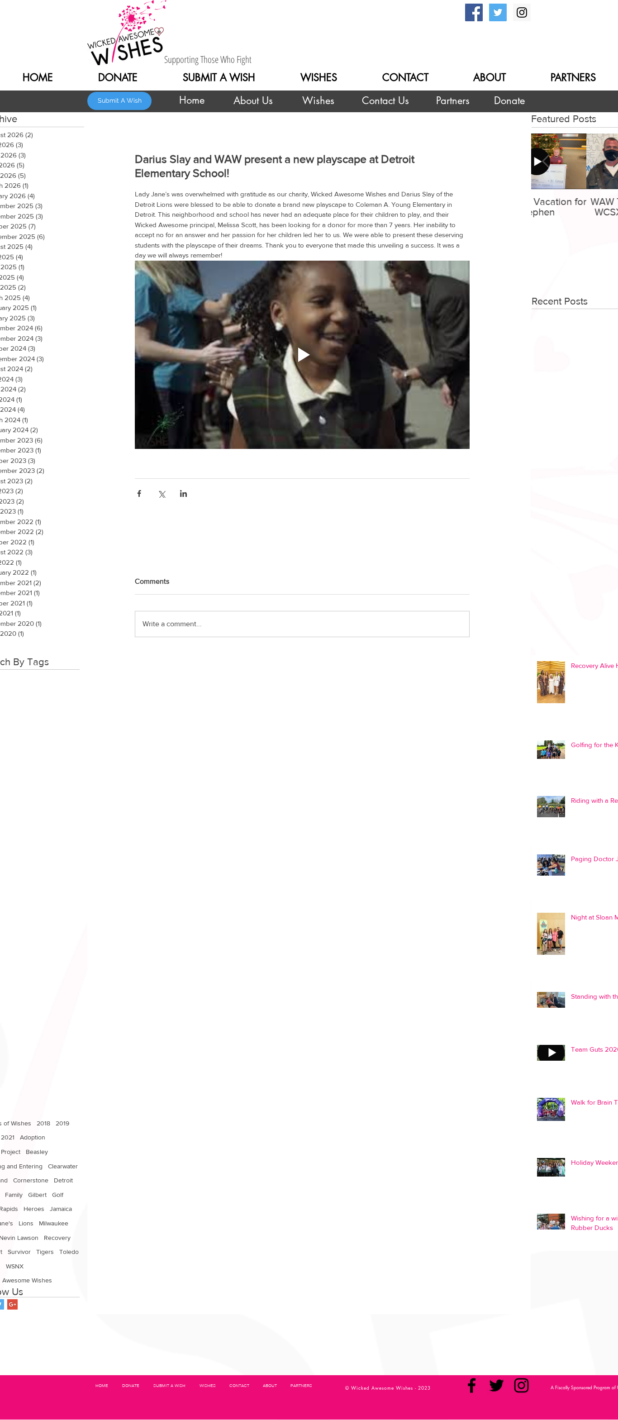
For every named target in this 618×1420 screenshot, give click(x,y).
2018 (43, 1123)
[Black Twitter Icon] (496, 1385)
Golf (57, 1194)
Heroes (34, 1208)
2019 (62, 1123)
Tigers (45, 1251)
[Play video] (302, 355)
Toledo (69, 1251)
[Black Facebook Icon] (471, 1385)
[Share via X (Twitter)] (161, 493)
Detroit (63, 1180)
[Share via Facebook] (139, 493)
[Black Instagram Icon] (521, 1385)
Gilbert (37, 1194)
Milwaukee (53, 1223)
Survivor (19, 1251)
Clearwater (63, 1166)
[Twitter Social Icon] (498, 12)
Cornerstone (30, 1180)
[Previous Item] (546, 161)
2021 (7, 1137)
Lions (26, 1223)
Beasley (37, 1151)
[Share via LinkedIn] (183, 493)
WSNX (15, 1266)
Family (14, 1194)
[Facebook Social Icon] (474, 12)
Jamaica (61, 1208)
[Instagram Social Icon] (522, 12)
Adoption (32, 1137)
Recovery (57, 1237)
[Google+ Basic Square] (12, 1304)
